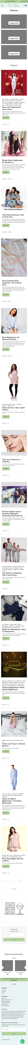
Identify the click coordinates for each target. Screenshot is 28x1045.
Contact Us (4, 998)
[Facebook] (12, 984)
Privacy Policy (5, 1004)
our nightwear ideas (12, 685)
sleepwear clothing (7, 627)
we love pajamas (17, 105)
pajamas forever (9, 103)
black (9, 793)
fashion (7, 100)
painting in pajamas (18, 568)
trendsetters (9, 105)
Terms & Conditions (6, 1002)
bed (3, 99)
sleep (21, 740)
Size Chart (4, 991)
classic (4, 795)
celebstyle (14, 793)
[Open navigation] (2, 5)
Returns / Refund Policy (7, 999)
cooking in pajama (16, 566)
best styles (9, 855)
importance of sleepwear (8, 626)
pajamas (17, 102)
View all (14, 958)
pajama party (10, 102)
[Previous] (2, 967)
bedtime (6, 99)
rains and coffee (18, 103)
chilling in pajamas (14, 99)
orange (4, 685)
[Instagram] (15, 984)
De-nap (14, 404)
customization (18, 681)
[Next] (26, 967)
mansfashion (10, 795)
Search (3, 992)
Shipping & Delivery (6, 1001)
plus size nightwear (13, 856)
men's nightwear (18, 795)
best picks (4, 793)
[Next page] (21, 881)
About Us (4, 989)
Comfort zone (12, 624)
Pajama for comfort (7, 569)
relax (3, 105)
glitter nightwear (12, 684)
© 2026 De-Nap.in (5, 1039)
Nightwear (12, 100)
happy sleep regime (14, 740)
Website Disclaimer (6, 1005)
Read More (6, 117)
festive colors (16, 682)
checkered (20, 793)
